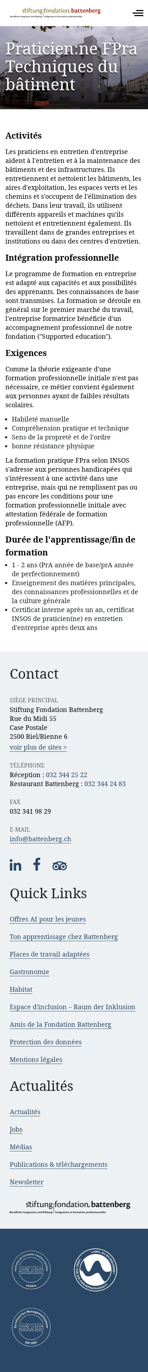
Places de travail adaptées (49, 954)
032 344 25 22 (66, 774)
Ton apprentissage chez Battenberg (64, 936)
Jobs (16, 1129)
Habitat (21, 989)
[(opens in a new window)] (16, 868)
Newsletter (26, 1182)
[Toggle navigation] (138, 13)
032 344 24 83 (105, 783)
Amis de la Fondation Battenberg (60, 1024)
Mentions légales (36, 1059)
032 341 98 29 (30, 811)
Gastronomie (29, 971)
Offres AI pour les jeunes (48, 919)
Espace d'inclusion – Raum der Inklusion (72, 1006)
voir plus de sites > (38, 747)
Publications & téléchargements (58, 1164)
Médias (21, 1146)
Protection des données (46, 1042)
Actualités (25, 1111)
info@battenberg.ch (40, 838)
